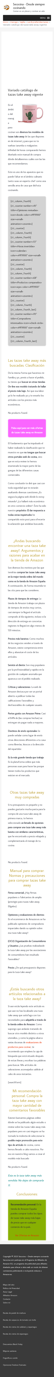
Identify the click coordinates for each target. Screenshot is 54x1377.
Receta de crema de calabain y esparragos (20, 1327)
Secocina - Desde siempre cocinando (29, 6)
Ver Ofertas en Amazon (27, 1235)
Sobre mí (6, 1302)
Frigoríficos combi (10, 1358)
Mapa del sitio (8, 1284)
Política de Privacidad (11, 1288)
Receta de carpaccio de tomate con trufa (19, 1320)
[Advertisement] (27, 59)
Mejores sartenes (9, 1351)
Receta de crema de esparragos (15, 1334)
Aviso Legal (7, 1292)
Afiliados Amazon (10, 1295)
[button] (43, 18)
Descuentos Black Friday (12, 1344)
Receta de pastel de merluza (14, 1313)
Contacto (6, 1299)
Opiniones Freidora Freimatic (14, 1365)
